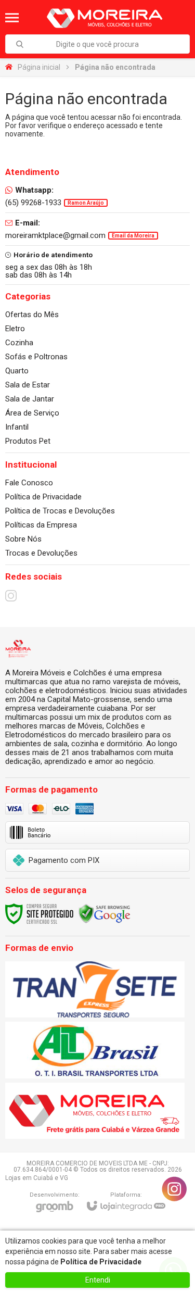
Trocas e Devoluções (41, 553)
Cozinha (19, 342)
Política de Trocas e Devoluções (60, 511)
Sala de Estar (27, 385)
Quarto (17, 370)
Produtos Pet (27, 441)
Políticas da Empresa (41, 525)
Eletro (15, 328)
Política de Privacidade (43, 496)
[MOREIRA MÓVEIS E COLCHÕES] (104, 18)
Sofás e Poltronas (36, 356)
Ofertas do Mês (32, 314)
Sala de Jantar (29, 399)
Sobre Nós (23, 539)
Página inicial (39, 67)
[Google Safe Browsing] (105, 913)
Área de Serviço (32, 413)
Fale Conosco (29, 482)
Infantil (17, 427)
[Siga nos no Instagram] (11, 595)
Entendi (97, 1280)
